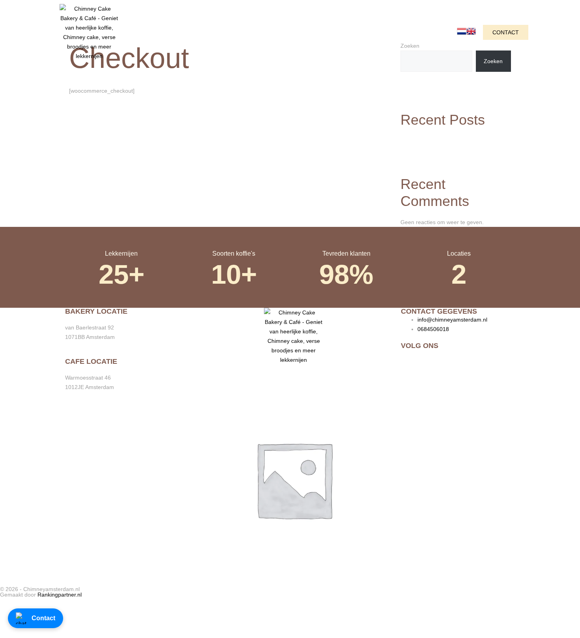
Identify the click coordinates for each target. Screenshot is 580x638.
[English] (471, 34)
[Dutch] (461, 34)
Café (182, 32)
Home (148, 32)
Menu (258, 32)
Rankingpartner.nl (59, 594)
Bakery (220, 32)
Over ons (300, 32)
